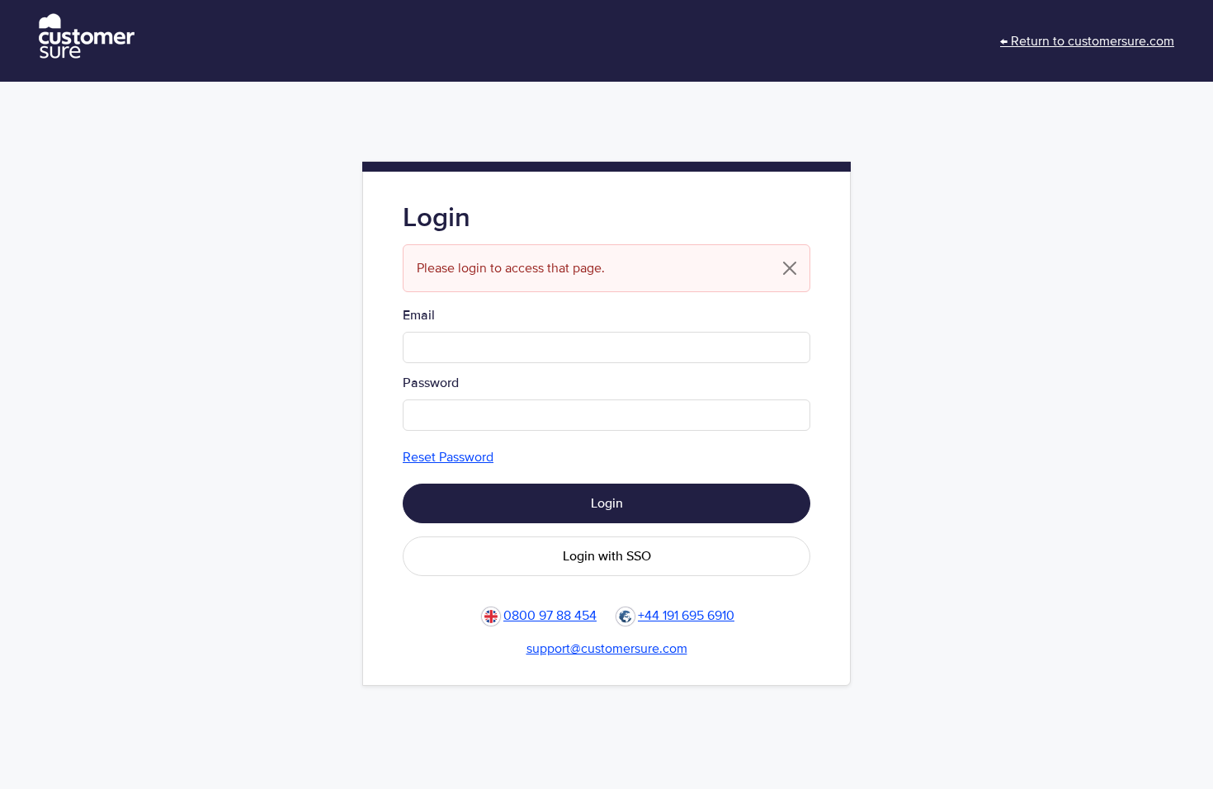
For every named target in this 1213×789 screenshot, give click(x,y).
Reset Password (448, 457)
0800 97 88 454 (550, 615)
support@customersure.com (606, 648)
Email (419, 315)
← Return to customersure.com (1087, 41)
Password (431, 383)
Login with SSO (607, 556)
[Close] (789, 268)
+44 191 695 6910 (686, 615)
